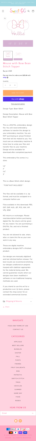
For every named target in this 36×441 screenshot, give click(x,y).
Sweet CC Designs (18, 435)
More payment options (18, 104)
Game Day (18, 393)
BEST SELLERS (18, 345)
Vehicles (18, 386)
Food (18, 397)
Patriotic (18, 375)
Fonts (18, 360)
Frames (18, 364)
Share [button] (7, 307)
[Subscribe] (32, 413)
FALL (18, 356)
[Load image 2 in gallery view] (18, 55)
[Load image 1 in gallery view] (8, 55)
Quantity (5, 81)
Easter (18, 353)
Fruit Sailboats (18, 367)
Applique (18, 341)
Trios (18, 382)
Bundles (18, 349)
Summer (18, 389)
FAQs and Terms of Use (18, 326)
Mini (18, 371)
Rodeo (18, 400)
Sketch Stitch (18, 378)
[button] (3, 11)
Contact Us (18, 329)
